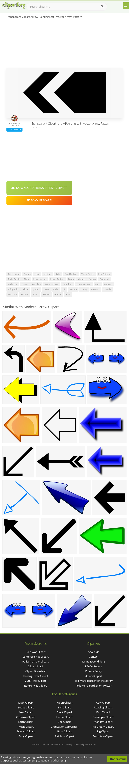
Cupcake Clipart (25, 717)
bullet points (14, 279)
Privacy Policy (93, 671)
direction (12, 294)
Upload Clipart (93, 676)
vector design (87, 274)
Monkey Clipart (103, 722)
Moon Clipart (64, 702)
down (71, 279)
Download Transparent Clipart (40, 188)
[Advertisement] (64, 44)
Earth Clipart (25, 722)
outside (107, 289)
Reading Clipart (103, 707)
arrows (92, 279)
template (36, 284)
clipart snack (35, 666)
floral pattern (70, 274)
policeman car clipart (35, 661)
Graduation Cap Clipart (64, 726)
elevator (24, 294)
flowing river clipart (35, 676)
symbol (35, 289)
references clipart (35, 685)
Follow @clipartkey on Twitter (94, 685)
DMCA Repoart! (41, 200)
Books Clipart (26, 707)
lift (64, 289)
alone (25, 289)
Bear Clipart (64, 731)
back (68, 294)
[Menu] (126, 5)
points (36, 294)
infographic (13, 289)
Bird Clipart (103, 712)
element (46, 294)
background (14, 274)
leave (46, 289)
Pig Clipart (103, 731)
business (95, 289)
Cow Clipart (103, 702)
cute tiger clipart (35, 680)
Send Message (14, 129)
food (97, 284)
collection (12, 284)
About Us (93, 652)
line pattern (104, 274)
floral (26, 279)
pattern (73, 289)
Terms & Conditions (93, 661)
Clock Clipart (64, 712)
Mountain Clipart (103, 736)
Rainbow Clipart (64, 736)
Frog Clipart (26, 712)
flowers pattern (83, 284)
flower (25, 284)
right (58, 274)
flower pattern (57, 279)
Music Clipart (26, 726)
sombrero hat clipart (35, 656)
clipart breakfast (35, 671)
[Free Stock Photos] (13, 5)
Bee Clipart (64, 722)
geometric (104, 279)
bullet (56, 289)
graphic (58, 294)
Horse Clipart (64, 717)
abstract (47, 274)
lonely (84, 289)
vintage (81, 279)
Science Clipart (26, 731)
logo (37, 274)
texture (27, 274)
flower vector (39, 279)
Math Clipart (25, 702)
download (67, 284)
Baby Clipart (25, 736)
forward (108, 284)
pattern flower (52, 284)
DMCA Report (93, 666)
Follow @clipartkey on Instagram (93, 680)
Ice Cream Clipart (103, 726)
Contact (93, 656)
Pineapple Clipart (103, 717)
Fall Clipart (64, 707)
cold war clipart (35, 652)
